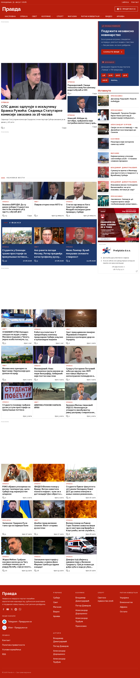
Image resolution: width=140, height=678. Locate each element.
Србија (24, 16)
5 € (104, 75)
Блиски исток (126, 602)
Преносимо (81, 626)
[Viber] (20, 609)
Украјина (124, 598)
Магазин (72, 16)
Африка (123, 607)
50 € (125, 75)
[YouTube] (7, 609)
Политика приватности (13, 645)
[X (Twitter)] (12, 609)
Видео (109, 16)
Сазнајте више (111, 52)
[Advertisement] (49, 43)
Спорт (60, 16)
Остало (123, 612)
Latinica (125, 2)
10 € (110, 75)
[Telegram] (15, 609)
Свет (34, 16)
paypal (114, 80)
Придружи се (128, 9)
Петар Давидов (83, 606)
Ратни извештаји (90, 16)
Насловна (10, 16)
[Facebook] (3, 609)
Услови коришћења (11, 649)
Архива (120, 16)
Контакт (135, 2)
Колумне (46, 16)
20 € (118, 75)
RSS (4, 654)
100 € (105, 80)
